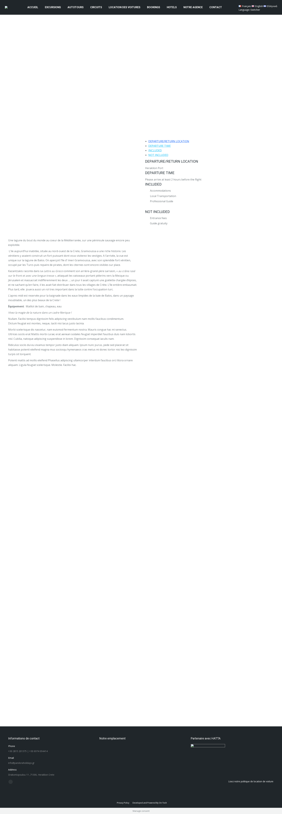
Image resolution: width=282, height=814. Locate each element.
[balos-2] (209, 372)
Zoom (20, 606)
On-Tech (163, 802)
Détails (28, 606)
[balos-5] (209, 265)
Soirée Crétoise (73, 626)
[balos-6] (209, 536)
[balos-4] (209, 318)
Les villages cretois (220, 626)
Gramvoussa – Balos (220, 663)
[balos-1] (209, 425)
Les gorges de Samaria (122, 630)
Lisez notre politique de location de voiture (250, 781)
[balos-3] (209, 479)
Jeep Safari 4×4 (171, 627)
